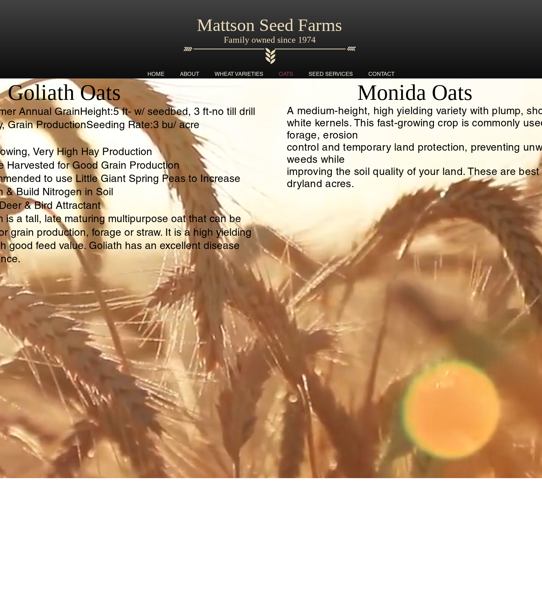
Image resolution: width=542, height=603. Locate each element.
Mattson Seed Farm (266, 25)
